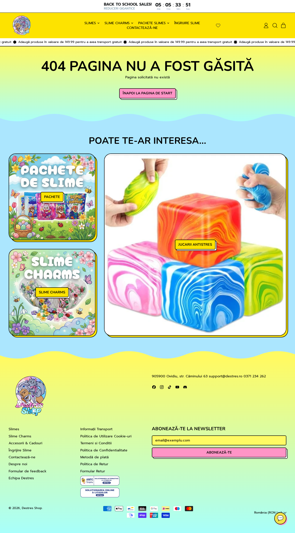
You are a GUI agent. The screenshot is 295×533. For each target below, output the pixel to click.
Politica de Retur (94, 464)
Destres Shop (32, 508)
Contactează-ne (142, 27)
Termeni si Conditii (96, 443)
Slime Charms (20, 436)
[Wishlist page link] (218, 25)
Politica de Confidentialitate (103, 450)
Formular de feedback (27, 471)
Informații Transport (96, 429)
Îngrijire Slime (187, 23)
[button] (275, 25)
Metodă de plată (94, 457)
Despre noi (18, 464)
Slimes (14, 429)
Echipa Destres (21, 478)
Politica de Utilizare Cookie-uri (106, 436)
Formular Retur (92, 471)
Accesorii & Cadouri (25, 443)
